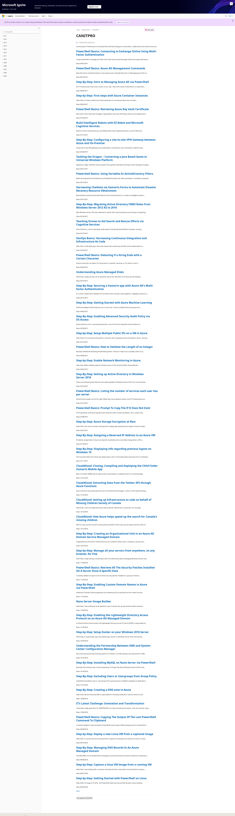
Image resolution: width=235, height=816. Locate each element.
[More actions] (157, 29)
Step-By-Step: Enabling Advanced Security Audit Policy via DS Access (113, 317)
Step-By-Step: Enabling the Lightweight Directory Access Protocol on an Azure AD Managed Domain (112, 616)
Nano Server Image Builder (93, 601)
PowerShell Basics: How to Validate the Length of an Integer (114, 347)
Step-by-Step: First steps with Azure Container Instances (112, 95)
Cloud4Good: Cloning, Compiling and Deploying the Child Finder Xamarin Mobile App (117, 467)
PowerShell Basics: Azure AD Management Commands (110, 68)
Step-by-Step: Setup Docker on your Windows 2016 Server (112, 632)
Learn (78, 30)
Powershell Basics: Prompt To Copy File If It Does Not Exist (113, 408)
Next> (78, 791)
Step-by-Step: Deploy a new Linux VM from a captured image (114, 734)
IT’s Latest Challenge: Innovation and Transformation (110, 703)
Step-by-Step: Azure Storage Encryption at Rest (106, 421)
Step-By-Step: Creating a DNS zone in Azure (103, 689)
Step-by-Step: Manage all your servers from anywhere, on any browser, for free (115, 552)
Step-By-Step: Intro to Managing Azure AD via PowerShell (112, 82)
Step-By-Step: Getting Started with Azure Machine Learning (114, 302)
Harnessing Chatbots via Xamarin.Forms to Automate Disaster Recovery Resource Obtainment (116, 188)
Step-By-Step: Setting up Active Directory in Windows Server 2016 (110, 375)
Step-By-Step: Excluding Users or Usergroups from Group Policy (116, 676)
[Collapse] (38, 28)
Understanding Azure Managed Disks (100, 272)
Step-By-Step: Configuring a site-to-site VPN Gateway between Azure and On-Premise (116, 141)
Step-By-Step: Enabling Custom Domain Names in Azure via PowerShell (111, 586)
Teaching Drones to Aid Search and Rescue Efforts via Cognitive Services (110, 222)
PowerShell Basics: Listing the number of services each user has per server (117, 392)
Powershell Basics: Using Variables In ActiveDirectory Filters (114, 173)
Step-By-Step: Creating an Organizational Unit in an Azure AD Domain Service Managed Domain (115, 535)
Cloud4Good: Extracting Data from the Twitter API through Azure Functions (113, 484)
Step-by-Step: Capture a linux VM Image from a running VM (114, 764)
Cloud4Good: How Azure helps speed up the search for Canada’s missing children (116, 518)
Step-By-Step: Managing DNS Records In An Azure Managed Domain (107, 749)
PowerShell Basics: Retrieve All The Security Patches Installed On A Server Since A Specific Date (115, 569)
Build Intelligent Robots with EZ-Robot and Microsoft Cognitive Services (109, 124)
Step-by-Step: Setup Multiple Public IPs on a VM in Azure (111, 333)
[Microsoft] (3, 16)
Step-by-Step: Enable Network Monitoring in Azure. (108, 360)
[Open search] (226, 16)
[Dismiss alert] (231, 3)
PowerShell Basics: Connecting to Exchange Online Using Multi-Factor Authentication (116, 53)
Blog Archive (86, 30)
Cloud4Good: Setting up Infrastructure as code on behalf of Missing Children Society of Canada (113, 501)
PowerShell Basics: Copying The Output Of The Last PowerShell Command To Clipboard (116, 718)
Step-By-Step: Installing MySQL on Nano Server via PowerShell (115, 662)
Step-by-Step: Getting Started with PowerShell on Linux (111, 778)
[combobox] (20, 31)
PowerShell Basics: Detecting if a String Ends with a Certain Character (109, 256)
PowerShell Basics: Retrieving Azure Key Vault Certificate (112, 109)
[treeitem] (20, 35)
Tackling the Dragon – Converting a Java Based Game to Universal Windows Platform (111, 158)
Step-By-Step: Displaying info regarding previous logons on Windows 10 (113, 450)
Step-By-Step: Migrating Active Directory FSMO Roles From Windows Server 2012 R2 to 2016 (113, 205)
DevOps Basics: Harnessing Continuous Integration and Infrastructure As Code (111, 239)
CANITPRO (95, 30)
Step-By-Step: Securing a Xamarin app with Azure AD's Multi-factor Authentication (114, 287)
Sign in (230, 16)
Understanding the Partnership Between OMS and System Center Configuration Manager (113, 647)
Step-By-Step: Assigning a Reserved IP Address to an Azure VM (115, 435)
